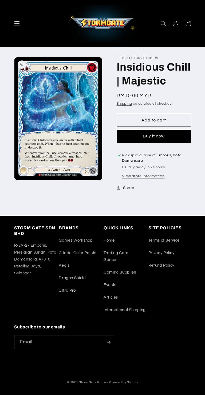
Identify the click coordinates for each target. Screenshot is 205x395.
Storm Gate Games (93, 382)
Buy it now (154, 136)
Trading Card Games (116, 256)
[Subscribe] (108, 342)
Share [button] (128, 188)
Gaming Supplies (120, 272)
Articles (111, 297)
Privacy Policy (161, 253)
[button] (17, 23)
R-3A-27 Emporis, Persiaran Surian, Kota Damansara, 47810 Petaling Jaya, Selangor (35, 259)
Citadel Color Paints (77, 253)
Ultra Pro (67, 290)
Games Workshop (76, 240)
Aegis (64, 265)
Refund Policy (161, 265)
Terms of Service (164, 240)
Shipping (124, 103)
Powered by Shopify (123, 382)
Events (110, 285)
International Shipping (125, 310)
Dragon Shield (72, 278)
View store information (143, 176)
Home (109, 240)
